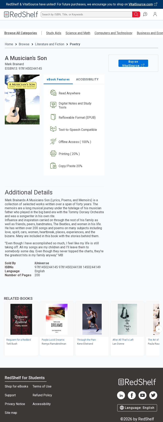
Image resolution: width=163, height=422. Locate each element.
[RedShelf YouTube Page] (143, 398)
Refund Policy (42, 395)
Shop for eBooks (16, 386)
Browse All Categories (20, 33)
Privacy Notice (15, 404)
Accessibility (42, 404)
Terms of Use (42, 386)
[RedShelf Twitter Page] (153, 398)
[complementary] (81, 321)
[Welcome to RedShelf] (21, 14)
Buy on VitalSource (131, 63)
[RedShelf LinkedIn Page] (121, 398)
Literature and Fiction (49, 44)
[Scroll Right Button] (159, 329)
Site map (11, 413)
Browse (24, 44)
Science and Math (78, 33)
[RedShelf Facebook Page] (132, 398)
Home (9, 44)
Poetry (75, 44)
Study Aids (53, 33)
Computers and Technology (113, 33)
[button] (74, 93)
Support (10, 395)
